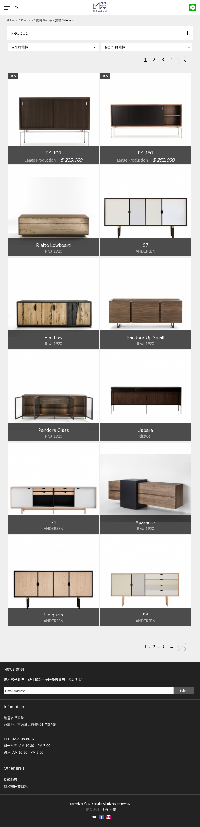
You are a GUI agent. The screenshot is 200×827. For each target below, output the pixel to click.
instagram (108, 817)
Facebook (101, 817)
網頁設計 (93, 810)
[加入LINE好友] (192, 7)
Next (185, 62)
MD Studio (100, 7)
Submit (184, 690)
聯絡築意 (10, 779)
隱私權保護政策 (16, 786)
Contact (93, 817)
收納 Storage (44, 20)
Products (27, 20)
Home (14, 20)
